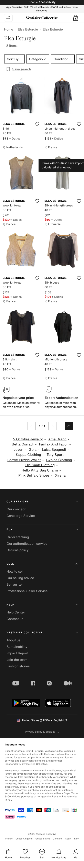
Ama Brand (57, 439)
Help (10, 605)
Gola (32, 449)
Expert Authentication (61, 397)
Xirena (60, 475)
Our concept (16, 509)
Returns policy (18, 550)
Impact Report (17, 653)
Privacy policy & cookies (40, 732)
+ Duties (14, 138)
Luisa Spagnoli (54, 449)
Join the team (17, 659)
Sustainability (17, 646)
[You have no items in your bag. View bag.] (75, 18)
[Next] (52, 426)
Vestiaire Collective (24, 632)
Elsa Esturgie (28, 29)
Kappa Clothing (28, 454)
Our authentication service (27, 543)
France (9, 838)
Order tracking (18, 537)
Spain (68, 838)
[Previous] (32, 426)
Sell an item (15, 584)
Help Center (16, 612)
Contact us (15, 618)
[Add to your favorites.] (37, 124)
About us (13, 640)
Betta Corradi (22, 444)
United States (42, 838)
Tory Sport (55, 454)
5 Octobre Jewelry (28, 439)
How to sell (15, 571)
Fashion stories (18, 666)
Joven (18, 449)
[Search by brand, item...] (8, 18)
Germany (57, 838)
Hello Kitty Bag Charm (40, 470)
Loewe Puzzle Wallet (24, 460)
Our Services (18, 501)
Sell (10, 564)
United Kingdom (24, 838)
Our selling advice (20, 577)
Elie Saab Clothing (40, 465)
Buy (10, 529)
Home (8, 29)
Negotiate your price (18, 397)
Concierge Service (21, 515)
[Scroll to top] (69, 426)
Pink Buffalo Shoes (34, 475)
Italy (76, 838)
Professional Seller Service (27, 590)
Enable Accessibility (42, 2)
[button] (75, 18)
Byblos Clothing (59, 460)
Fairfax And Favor (53, 444)
